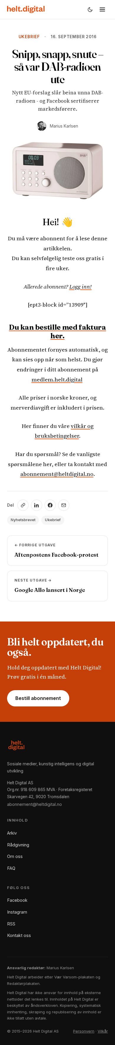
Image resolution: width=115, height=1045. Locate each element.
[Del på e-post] (63, 505)
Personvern (83, 1031)
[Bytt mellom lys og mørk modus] (90, 9)
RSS (11, 923)
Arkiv (12, 832)
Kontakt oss (19, 935)
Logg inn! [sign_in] (80, 286)
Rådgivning (18, 844)
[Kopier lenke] (23, 505)
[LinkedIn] (36, 505)
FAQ (11, 868)
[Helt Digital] (26, 9)
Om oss (15, 856)
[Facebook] (50, 505)
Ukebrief (29, 36)
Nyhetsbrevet (23, 520)
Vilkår (103, 1031)
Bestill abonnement (38, 698)
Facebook (17, 900)
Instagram (17, 911)
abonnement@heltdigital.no (56, 474)
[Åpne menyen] (102, 9)
